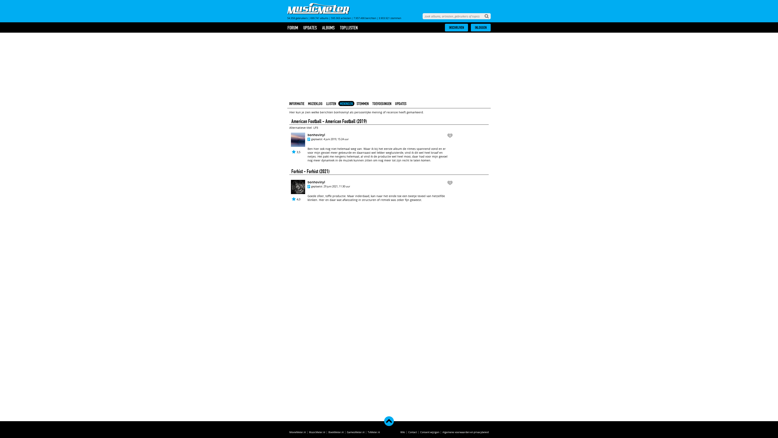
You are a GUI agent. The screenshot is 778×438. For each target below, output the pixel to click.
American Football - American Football (323, 121)
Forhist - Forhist (304, 171)
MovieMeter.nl (297, 432)
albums (328, 28)
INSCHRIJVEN (456, 27)
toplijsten (349, 28)
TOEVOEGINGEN (381, 103)
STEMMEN (363, 103)
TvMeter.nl (374, 432)
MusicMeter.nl (317, 432)
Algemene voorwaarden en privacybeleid (465, 432)
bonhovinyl (316, 135)
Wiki (402, 432)
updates (310, 28)
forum (292, 28)
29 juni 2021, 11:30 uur (337, 186)
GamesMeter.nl (355, 432)
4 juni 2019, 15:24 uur (336, 139)
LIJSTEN (331, 103)
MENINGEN (346, 103)
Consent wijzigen (429, 432)
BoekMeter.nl (336, 432)
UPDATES (400, 103)
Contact (412, 432)
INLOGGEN (481, 27)
